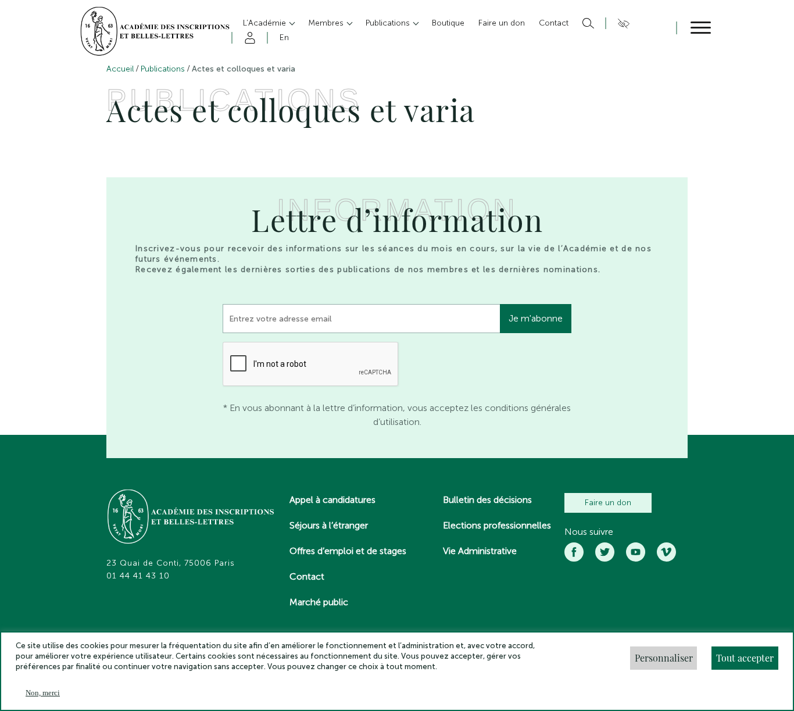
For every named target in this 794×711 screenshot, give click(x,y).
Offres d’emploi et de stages (347, 550)
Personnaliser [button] (664, 658)
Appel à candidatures (332, 499)
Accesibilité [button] (621, 23)
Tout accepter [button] (745, 658)
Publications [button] (389, 23)
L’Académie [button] (265, 23)
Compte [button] (247, 38)
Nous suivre (588, 532)
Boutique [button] (448, 23)
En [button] (284, 37)
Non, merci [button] (43, 692)
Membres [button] (327, 23)
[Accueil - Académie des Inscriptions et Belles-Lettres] (191, 518)
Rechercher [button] (587, 23)
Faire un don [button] (501, 23)
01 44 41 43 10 (138, 576)
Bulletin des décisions (487, 499)
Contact (306, 576)
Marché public (318, 602)
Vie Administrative (480, 550)
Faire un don (608, 503)
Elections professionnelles (497, 525)
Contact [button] (553, 23)
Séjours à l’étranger (328, 525)
